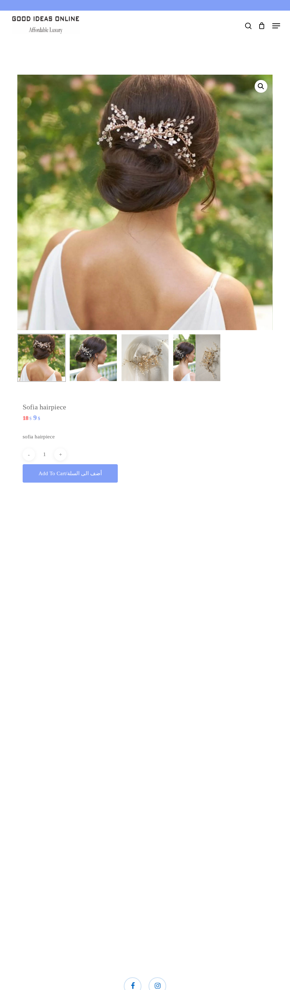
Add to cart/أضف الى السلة (70, 473)
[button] (276, 25)
